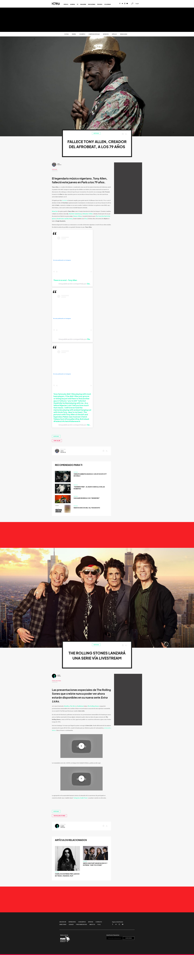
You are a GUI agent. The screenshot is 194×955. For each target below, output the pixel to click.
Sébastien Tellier (88, 214)
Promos (99, 4)
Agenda (72, 4)
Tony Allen (54, 169)
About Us (92, 924)
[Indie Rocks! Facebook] (119, 3)
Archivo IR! (62, 922)
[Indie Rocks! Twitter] (122, 3)
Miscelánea (91, 4)
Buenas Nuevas (123, 34)
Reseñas (74, 34)
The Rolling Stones (56, 680)
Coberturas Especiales (94, 34)
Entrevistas (106, 34)
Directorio (62, 924)
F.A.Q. (99, 924)
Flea (86, 218)
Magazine (83, 4)
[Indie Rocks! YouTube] (127, 3)
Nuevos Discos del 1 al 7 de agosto (87, 508)
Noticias (66, 34)
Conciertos (82, 34)
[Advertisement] (97, 19)
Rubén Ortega (59, 676)
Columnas (107, 4)
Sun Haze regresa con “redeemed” (87, 498)
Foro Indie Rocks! (81, 924)
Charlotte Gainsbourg (75, 214)
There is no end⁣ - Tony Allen (65, 280)
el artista (64, 200)
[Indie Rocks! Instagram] (124, 3)
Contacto (99, 922)
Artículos (114, 34)
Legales (71, 924)
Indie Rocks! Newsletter (112, 935)
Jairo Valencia (59, 164)
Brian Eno (55, 211)
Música (66, 4)
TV (77, 4)
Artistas (90, 922)
